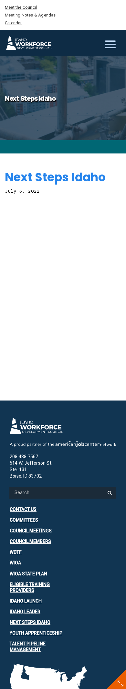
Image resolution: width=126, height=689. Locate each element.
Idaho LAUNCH (26, 601)
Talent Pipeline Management (28, 646)
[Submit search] (109, 493)
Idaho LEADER (25, 611)
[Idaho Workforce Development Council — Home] (63, 426)
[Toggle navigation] (111, 43)
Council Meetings (31, 530)
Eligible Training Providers (30, 587)
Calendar (13, 22)
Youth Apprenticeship (36, 633)
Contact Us (23, 509)
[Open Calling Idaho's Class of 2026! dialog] (120, 683)
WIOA (15, 562)
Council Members (30, 541)
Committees (24, 520)
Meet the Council (21, 7)
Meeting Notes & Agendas (30, 15)
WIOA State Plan (28, 573)
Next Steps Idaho (30, 622)
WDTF (16, 552)
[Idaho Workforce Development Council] (29, 43)
